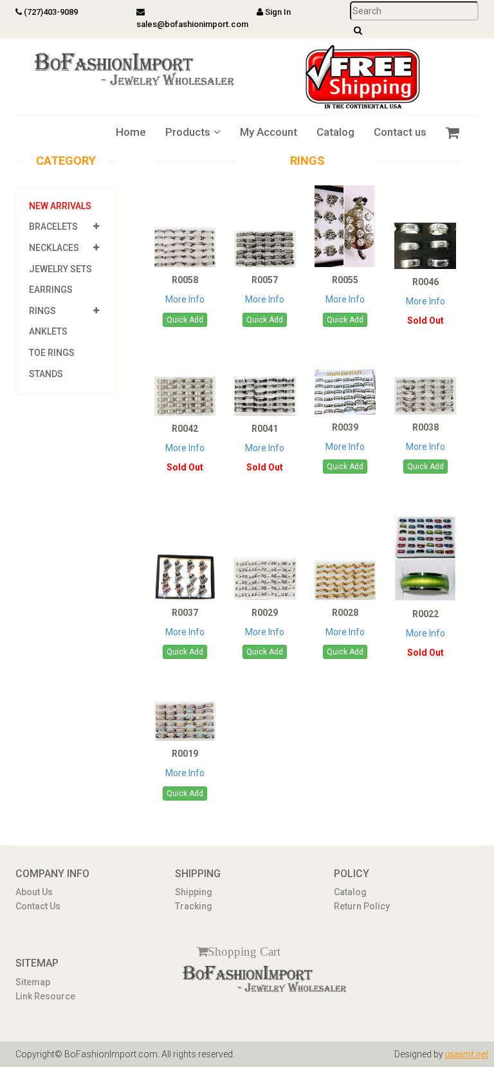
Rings (42, 311)
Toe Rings (52, 353)
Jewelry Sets (60, 269)
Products (187, 131)
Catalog (335, 131)
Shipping (193, 892)
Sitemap (32, 982)
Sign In (277, 12)
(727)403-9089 (50, 12)
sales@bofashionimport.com (192, 24)
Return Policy (362, 906)
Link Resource (45, 996)
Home (131, 131)
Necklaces (54, 248)
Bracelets (53, 226)
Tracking (193, 906)
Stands (46, 374)
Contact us (400, 131)
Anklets (48, 331)
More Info (185, 299)
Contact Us (37, 906)
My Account (268, 131)
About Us (34, 892)
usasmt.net (466, 1054)
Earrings (51, 289)
